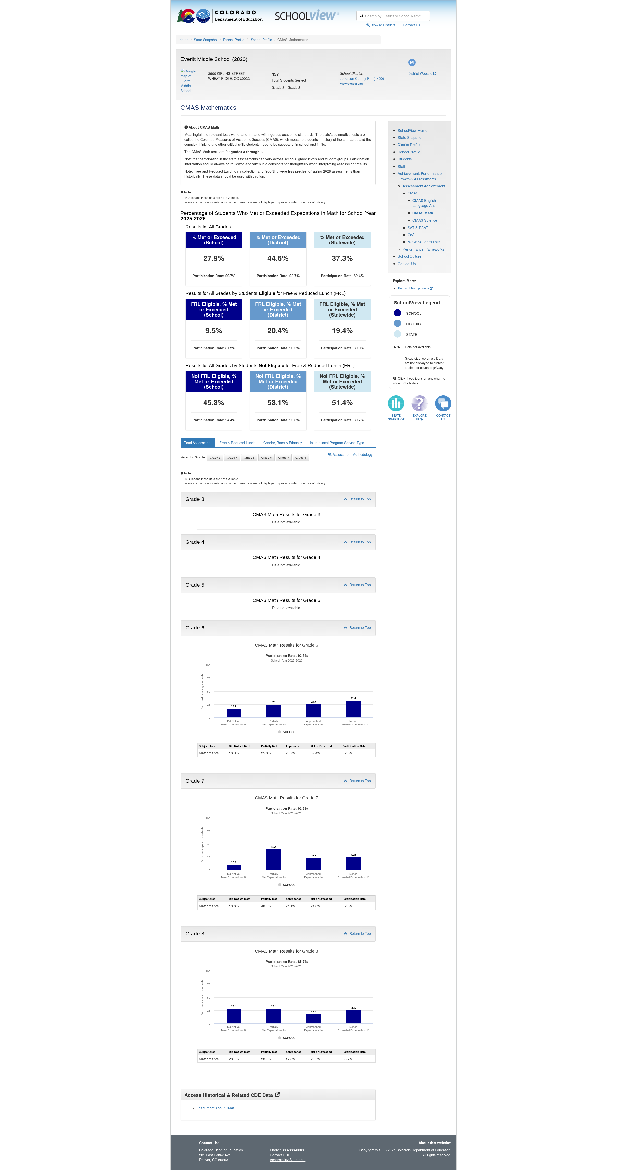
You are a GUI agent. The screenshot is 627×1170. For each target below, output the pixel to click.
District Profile (233, 39)
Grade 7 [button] (283, 457)
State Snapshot (206, 39)
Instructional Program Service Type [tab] (337, 442)
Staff (401, 166)
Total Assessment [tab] (198, 442)
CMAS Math (422, 213)
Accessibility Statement (287, 1159)
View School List (351, 83)
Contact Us (411, 25)
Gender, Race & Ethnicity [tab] (282, 442)
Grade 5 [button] (249, 457)
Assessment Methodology (352, 454)
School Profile (261, 39)
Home (184, 39)
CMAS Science (424, 220)
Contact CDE (280, 1154)
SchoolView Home (412, 130)
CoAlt (412, 234)
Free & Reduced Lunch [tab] (237, 442)
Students (405, 158)
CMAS (413, 192)
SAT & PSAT (418, 227)
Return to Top (360, 498)
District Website (420, 73)
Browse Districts (383, 25)
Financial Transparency (413, 288)
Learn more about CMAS (216, 1107)
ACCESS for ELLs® (424, 241)
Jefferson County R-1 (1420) (362, 78)
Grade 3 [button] (215, 457)
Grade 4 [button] (232, 457)
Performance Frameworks (424, 249)
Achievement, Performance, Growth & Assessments (420, 176)
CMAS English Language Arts (424, 203)
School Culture (409, 256)
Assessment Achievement (424, 185)
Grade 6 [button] (266, 457)
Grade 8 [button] (300, 457)
